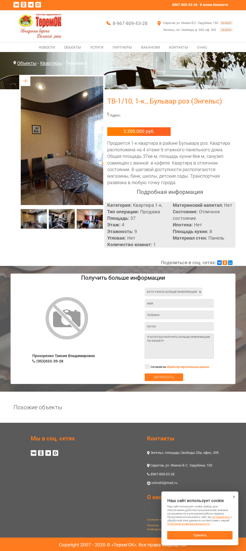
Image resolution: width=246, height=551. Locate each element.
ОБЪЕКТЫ (72, 47)
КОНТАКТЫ (178, 47)
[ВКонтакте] (219, 262)
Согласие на (179, 367)
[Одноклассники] (225, 262)
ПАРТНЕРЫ (122, 47)
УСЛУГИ (96, 47)
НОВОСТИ (47, 47)
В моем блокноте (214, 4)
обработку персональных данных (187, 367)
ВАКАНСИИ (150, 47)
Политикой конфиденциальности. (188, 523)
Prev (26, 226)
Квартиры (51, 63)
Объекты (27, 63)
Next (100, 226)
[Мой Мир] (230, 262)
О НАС (202, 47)
